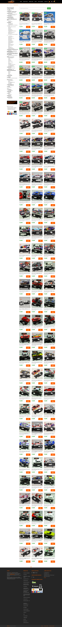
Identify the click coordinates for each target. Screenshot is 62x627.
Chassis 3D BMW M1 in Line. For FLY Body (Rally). (39, 433)
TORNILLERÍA (9, 91)
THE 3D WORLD (9, 89)
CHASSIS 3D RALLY (10, 79)
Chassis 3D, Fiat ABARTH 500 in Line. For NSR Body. (51, 273)
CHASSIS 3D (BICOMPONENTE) (11, 70)
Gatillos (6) (9, 28)
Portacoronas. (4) (10, 33)
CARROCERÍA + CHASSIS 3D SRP (11, 11)
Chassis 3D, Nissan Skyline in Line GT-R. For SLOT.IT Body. (27, 362)
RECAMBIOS (9, 77)
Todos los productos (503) (10, 7)
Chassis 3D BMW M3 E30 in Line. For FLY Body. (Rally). (27, 487)
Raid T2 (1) (9, 76)
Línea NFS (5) (9, 74)
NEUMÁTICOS (9, 95)
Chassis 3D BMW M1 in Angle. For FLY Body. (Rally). (39, 451)
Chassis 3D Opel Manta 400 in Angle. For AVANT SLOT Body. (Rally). (29, 451)
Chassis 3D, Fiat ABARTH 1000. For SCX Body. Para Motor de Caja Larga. (42, 326)
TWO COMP (25, 574)
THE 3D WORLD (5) (10, 90)
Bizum (36, 572)
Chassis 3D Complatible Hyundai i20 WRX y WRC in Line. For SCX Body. (29, 273)
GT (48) (9, 58)
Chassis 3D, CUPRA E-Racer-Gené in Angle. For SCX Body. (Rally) (28, 184)
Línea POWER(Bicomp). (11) (11, 82)
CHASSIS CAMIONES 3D (10, 84)
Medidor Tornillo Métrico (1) (11, 32)
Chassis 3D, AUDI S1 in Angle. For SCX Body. (25, 255)
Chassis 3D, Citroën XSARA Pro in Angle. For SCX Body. (40, 380)
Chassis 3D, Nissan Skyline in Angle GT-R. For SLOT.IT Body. (52, 344)
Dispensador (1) (10, 39)
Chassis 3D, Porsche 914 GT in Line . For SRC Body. (39, 237)
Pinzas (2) (9, 43)
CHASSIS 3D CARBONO (10, 8)
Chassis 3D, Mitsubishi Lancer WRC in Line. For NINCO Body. (28, 166)
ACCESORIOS (9, 22)
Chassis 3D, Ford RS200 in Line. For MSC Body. (26, 558)
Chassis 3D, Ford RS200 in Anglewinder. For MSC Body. (40, 558)
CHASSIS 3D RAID (9, 75)
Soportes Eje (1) (10, 29)
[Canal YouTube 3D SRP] (33, 577)
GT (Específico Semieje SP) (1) (11, 64)
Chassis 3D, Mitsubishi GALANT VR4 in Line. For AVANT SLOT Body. (29, 130)
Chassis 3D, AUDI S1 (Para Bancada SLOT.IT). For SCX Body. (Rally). (29, 237)
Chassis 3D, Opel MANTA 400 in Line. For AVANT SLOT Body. (28, 433)
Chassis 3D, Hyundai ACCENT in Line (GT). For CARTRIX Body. (53, 380)
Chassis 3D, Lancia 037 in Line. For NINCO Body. (26, 522)
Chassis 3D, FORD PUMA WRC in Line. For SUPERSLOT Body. (28, 148)
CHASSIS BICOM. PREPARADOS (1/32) (12, 49)
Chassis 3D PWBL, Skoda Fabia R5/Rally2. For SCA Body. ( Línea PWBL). (29, 41)
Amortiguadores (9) (10, 24)
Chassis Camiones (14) (11, 85)
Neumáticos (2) (10, 96)
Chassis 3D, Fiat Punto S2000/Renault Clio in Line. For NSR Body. (41, 540)
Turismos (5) (9, 60)
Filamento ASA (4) (10, 21)
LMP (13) (9, 71)
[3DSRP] (26, 602)
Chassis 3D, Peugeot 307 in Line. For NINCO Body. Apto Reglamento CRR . (30, 469)
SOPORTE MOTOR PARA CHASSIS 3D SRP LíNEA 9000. (26, 595)
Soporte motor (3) (10, 98)
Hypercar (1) (9, 50)
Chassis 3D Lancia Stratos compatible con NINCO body (52, 558)
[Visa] (33, 572)
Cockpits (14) (9, 87)
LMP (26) (9, 59)
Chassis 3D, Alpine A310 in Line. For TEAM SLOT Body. (39, 362)
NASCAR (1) (9, 63)
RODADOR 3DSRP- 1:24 (10, 69)
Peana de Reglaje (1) (10, 45)
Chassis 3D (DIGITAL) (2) (11, 18)
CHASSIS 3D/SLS (9, 15)
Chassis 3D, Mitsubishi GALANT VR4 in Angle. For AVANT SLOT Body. (42, 130)
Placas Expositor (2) (10, 23)
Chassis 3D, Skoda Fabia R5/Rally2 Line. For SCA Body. (40, 41)
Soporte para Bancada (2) (11, 48)
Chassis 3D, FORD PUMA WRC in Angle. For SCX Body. (52, 148)
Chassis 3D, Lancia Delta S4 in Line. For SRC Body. (26, 380)
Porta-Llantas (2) (10, 40)
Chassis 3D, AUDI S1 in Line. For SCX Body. (38, 255)
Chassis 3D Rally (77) (10, 80)
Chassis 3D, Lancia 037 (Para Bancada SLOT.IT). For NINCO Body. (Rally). (42, 184)
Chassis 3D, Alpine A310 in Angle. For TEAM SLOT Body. (40, 344)
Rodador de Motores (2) (11, 44)
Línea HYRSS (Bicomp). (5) (11, 66)
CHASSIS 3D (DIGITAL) (10, 17)
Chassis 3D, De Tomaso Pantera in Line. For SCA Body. (52, 540)
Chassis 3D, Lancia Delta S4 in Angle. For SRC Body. (51, 362)
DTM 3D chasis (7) (10, 61)
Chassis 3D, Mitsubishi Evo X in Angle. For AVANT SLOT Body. (53, 326)
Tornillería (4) (9, 92)
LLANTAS (8, 93)
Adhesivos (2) (9, 37)
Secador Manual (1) (10, 42)
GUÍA (24, 614)
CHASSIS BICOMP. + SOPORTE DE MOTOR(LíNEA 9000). (26, 591)
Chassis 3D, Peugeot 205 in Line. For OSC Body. (51, 522)
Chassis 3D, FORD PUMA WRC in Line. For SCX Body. (39, 148)
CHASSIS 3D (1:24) (9, 13)
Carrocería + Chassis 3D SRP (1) (12, 12)
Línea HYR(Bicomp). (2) (11, 65)
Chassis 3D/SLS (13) (10, 16)
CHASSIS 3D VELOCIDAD (26, 597)
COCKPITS (8, 86)
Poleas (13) (9, 27)
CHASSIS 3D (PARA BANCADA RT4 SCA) (26, 584)
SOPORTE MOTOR (9, 97)
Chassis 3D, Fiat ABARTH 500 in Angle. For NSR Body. (39, 273)
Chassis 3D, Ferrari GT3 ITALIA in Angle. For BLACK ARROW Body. (41, 522)
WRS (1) (9, 81)
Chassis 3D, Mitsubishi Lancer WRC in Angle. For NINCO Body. (41, 166)
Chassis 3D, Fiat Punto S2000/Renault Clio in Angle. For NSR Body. (29, 540)
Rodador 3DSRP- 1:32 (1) (11, 38)
